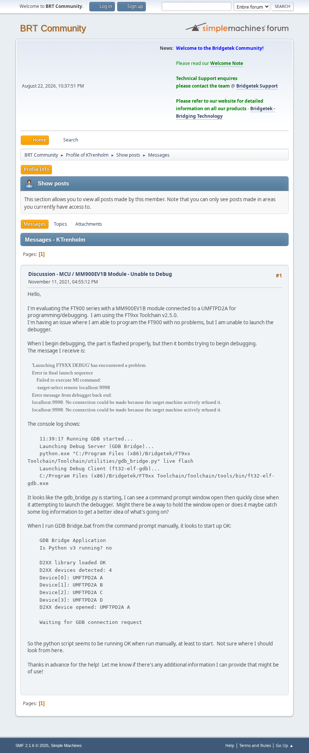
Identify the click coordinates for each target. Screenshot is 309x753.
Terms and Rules (255, 745)
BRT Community (53, 28)
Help (229, 745)
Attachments (88, 224)
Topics (60, 224)
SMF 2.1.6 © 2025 (32, 745)
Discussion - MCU (49, 274)
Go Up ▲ (285, 745)
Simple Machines (66, 745)
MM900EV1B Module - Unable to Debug (123, 274)
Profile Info (36, 169)
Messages (35, 224)
